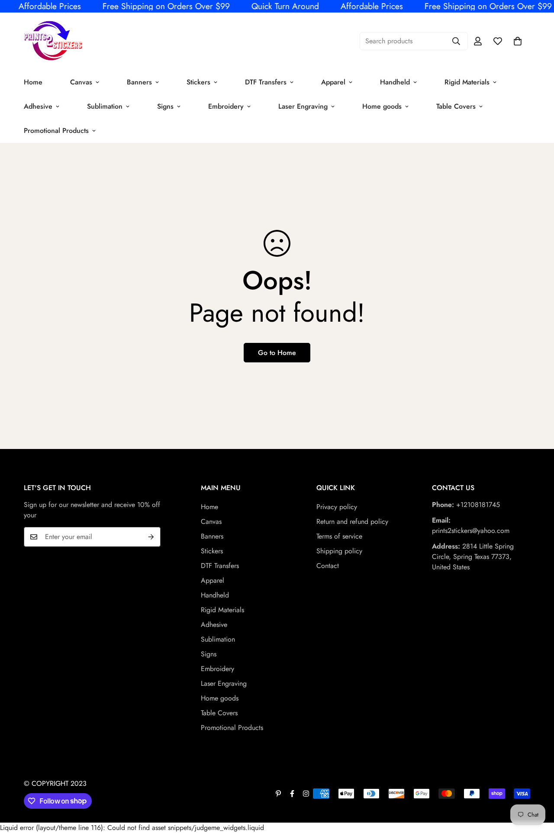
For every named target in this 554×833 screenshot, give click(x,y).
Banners (139, 82)
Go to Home (277, 353)
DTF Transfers (266, 82)
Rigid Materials (467, 82)
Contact (327, 566)
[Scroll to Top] (537, 786)
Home (33, 82)
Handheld (395, 82)
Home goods (382, 106)
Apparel (333, 82)
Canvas (81, 82)
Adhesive (38, 106)
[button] (518, 41)
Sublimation (104, 106)
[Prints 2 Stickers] (53, 41)
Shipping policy (339, 551)
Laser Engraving (303, 106)
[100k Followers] (306, 793)
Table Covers (456, 106)
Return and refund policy (352, 521)
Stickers (198, 82)
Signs (165, 106)
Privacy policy (336, 507)
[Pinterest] (278, 793)
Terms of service (339, 536)
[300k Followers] (292, 793)
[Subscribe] (151, 537)
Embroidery (226, 106)
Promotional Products (56, 131)
